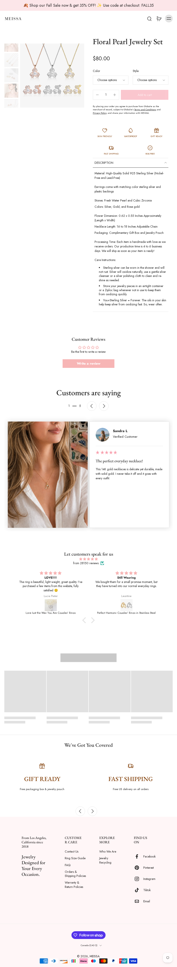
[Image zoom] (52, 76)
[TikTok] (138, 890)
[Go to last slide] (91, 406)
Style (136, 71)
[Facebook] (138, 856)
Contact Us (71, 852)
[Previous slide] (80, 811)
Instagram (149, 879)
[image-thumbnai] (11, 45)
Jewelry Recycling (105, 860)
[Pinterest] (138, 867)
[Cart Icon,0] (159, 18)
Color (96, 71)
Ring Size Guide (75, 858)
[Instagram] (138, 879)
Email (146, 901)
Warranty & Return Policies (74, 885)
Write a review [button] (88, 363)
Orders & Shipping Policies (75, 874)
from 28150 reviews (86, 563)
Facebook (149, 856)
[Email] (138, 901)
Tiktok (147, 890)
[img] (88, 559)
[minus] (97, 95)
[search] (149, 18)
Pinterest (148, 867)
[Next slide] (104, 406)
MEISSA (95, 956)
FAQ (68, 865)
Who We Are (107, 852)
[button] (144, 95)
